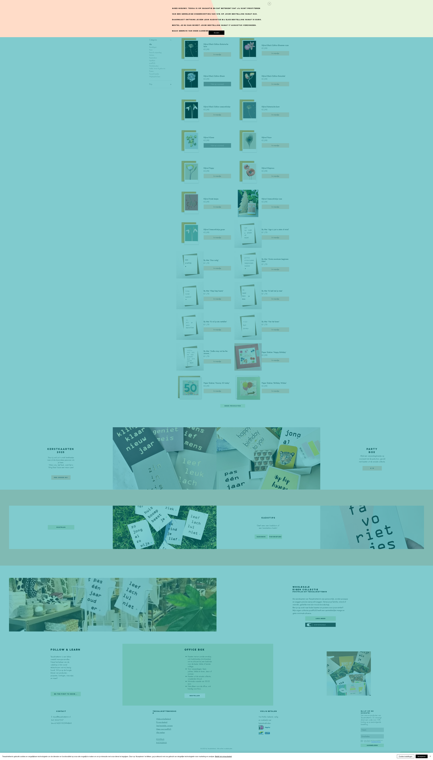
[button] (216, 32)
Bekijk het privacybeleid (223, 756)
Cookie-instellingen (405, 756)
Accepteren (422, 756)
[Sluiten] (430, 756)
